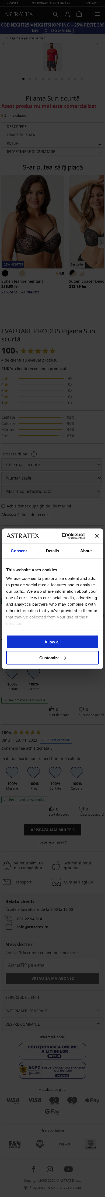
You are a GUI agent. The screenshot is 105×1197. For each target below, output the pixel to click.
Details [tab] (52, 550)
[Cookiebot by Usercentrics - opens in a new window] (63, 535)
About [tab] (86, 550)
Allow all (52, 642)
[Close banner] (97, 536)
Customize (49, 657)
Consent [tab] (19, 550)
